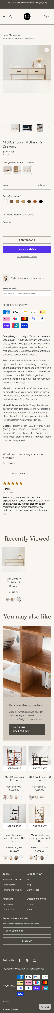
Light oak (23, 201)
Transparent (5, 201)
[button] (4, 16)
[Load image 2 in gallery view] (15, 128)
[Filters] (6, 473)
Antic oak (29, 201)
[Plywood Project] (27, 16)
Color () (12, 196)
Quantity (7, 222)
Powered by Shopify (10, 1009)
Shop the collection (21, 729)
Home (5, 35)
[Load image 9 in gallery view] (40, 128)
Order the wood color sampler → (27, 278)
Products (14, 35)
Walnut (11, 201)
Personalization (10, 288)
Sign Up (27, 940)
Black (41, 201)
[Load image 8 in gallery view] (27, 128)
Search (5, 1001)
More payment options (27, 256)
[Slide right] (48, 128)
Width (5, 185)
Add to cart (14, 768)
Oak (17, 201)
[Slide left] (6, 128)
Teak (35, 201)
